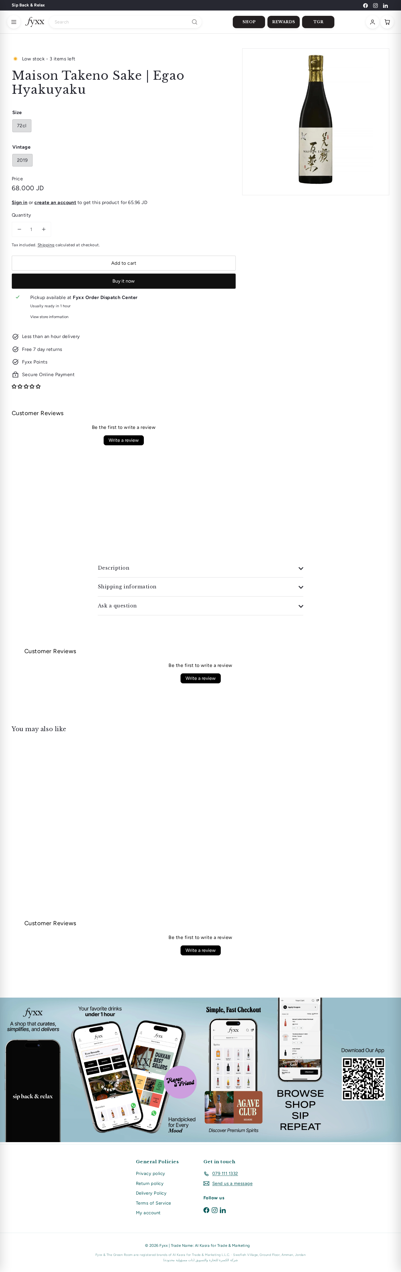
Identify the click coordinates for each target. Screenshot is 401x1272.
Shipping (46, 244)
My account (148, 1212)
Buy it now (123, 281)
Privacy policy (150, 1173)
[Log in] (372, 22)
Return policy (150, 1183)
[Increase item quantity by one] (43, 229)
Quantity (21, 215)
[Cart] (387, 22)
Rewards (283, 22)
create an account (55, 202)
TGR (319, 22)
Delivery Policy (151, 1193)
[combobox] (125, 22)
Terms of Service (153, 1203)
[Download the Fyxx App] (200, 1070)
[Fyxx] (34, 22)
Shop (249, 22)
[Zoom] (315, 122)
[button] (26, 386)
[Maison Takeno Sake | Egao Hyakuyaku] (41, 788)
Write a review (124, 440)
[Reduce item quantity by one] (19, 229)
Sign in (19, 202)
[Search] (195, 22)
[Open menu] (14, 22)
